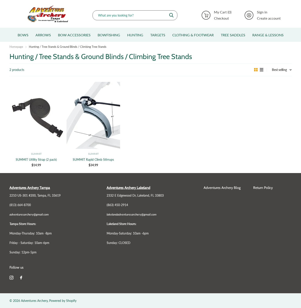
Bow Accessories (74, 35)
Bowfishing (109, 35)
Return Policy (263, 188)
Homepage (16, 46)
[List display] (261, 70)
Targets (157, 35)
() (222, 12)
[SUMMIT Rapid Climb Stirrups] (93, 115)
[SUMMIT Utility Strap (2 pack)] (36, 115)
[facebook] (21, 277)
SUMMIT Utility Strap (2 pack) (36, 159)
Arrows (43, 35)
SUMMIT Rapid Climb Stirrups (93, 159)
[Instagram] (11, 278)
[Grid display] (256, 70)
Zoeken (171, 15)
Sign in (262, 12)
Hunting (135, 35)
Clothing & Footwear (193, 35)
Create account (269, 18)
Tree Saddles (233, 35)
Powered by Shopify (62, 300)
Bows (23, 35)
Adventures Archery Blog (222, 188)
